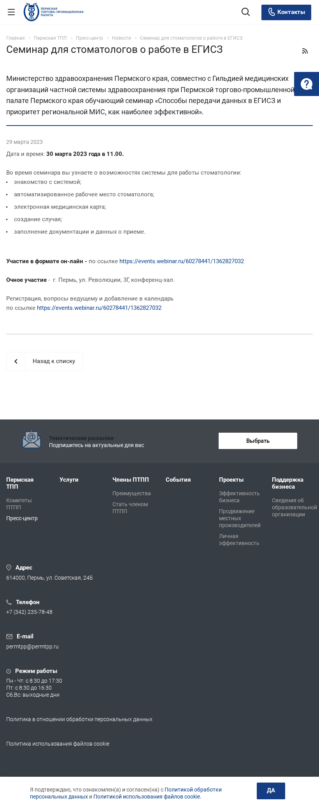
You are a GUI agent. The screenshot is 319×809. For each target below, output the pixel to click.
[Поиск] (246, 13)
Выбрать (258, 440)
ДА (271, 790)
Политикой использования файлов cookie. (147, 796)
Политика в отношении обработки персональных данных (79, 719)
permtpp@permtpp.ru (32, 646)
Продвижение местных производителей (240, 518)
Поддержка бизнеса (287, 483)
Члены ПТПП (130, 479)
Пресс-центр (22, 518)
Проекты (231, 479)
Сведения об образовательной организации (294, 507)
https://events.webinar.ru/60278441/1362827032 (181, 261)
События (178, 479)
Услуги (69, 479)
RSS (305, 51)
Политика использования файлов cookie (57, 744)
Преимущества (131, 493)
